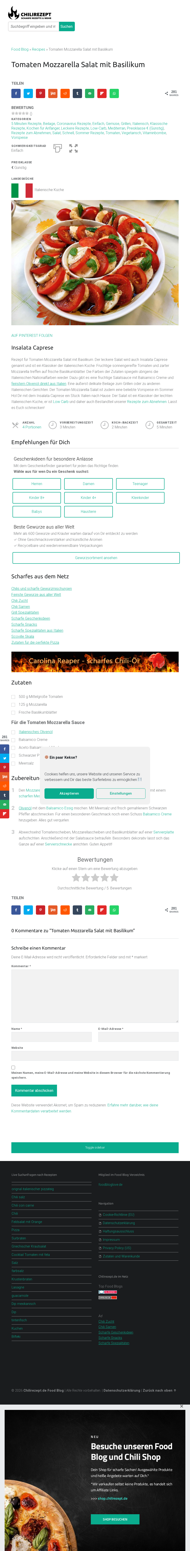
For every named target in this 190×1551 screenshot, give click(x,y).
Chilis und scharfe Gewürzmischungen (41, 588)
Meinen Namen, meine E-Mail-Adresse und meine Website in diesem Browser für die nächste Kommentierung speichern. (90, 1075)
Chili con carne (23, 1205)
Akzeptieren (69, 793)
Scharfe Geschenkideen (30, 618)
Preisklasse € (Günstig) (145, 128)
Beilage (49, 123)
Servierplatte (163, 832)
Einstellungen (121, 793)
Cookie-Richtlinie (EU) (118, 1215)
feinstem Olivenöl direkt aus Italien (38, 383)
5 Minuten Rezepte (26, 123)
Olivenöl (25, 808)
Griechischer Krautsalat (29, 1246)
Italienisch (140, 123)
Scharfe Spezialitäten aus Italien (37, 630)
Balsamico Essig (59, 808)
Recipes (38, 49)
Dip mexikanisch (24, 1304)
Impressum (111, 1240)
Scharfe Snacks (24, 624)
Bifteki (16, 1337)
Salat (56, 133)
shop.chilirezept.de (112, 1498)
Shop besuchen (115, 1519)
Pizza (15, 1230)
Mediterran (116, 128)
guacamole (20, 1296)
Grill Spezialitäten (25, 612)
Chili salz (18, 1197)
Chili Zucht (19, 600)
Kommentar (21, 966)
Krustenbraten (22, 1279)
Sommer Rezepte (90, 133)
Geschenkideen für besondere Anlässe (53, 459)
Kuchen (17, 1329)
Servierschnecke (58, 844)
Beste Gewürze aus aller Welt (44, 527)
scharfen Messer (32, 796)
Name (16, 1029)
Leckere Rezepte (75, 128)
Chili (15, 1214)
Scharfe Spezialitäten (113, 1343)
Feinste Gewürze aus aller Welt (36, 594)
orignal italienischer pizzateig (33, 1189)
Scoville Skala (22, 636)
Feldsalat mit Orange (27, 1222)
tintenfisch (19, 1320)
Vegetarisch (131, 133)
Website (17, 1047)
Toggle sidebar (95, 1147)
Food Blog (19, 49)
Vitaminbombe (154, 133)
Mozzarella (35, 790)
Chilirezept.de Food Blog (43, 1391)
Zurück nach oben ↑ (160, 1391)
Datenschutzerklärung (119, 1223)
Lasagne (18, 1287)
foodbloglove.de (110, 1185)
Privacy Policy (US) (117, 1248)
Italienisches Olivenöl (36, 732)
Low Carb (61, 401)
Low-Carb (98, 128)
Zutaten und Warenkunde (121, 1256)
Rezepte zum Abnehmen (31, 133)
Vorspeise (19, 137)
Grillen (126, 123)
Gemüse (112, 123)
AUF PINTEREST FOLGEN (31, 335)
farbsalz (18, 1271)
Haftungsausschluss (118, 1231)
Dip (14, 1312)
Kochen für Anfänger (43, 128)
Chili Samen (20, 606)
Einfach (98, 123)
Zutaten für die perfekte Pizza (35, 642)
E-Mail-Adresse (110, 1029)
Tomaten (113, 133)
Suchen (66, 26)
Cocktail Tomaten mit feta (31, 1255)
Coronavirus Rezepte (74, 123)
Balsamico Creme (157, 814)
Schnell (68, 133)
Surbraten (19, 1238)
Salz (15, 1263)
